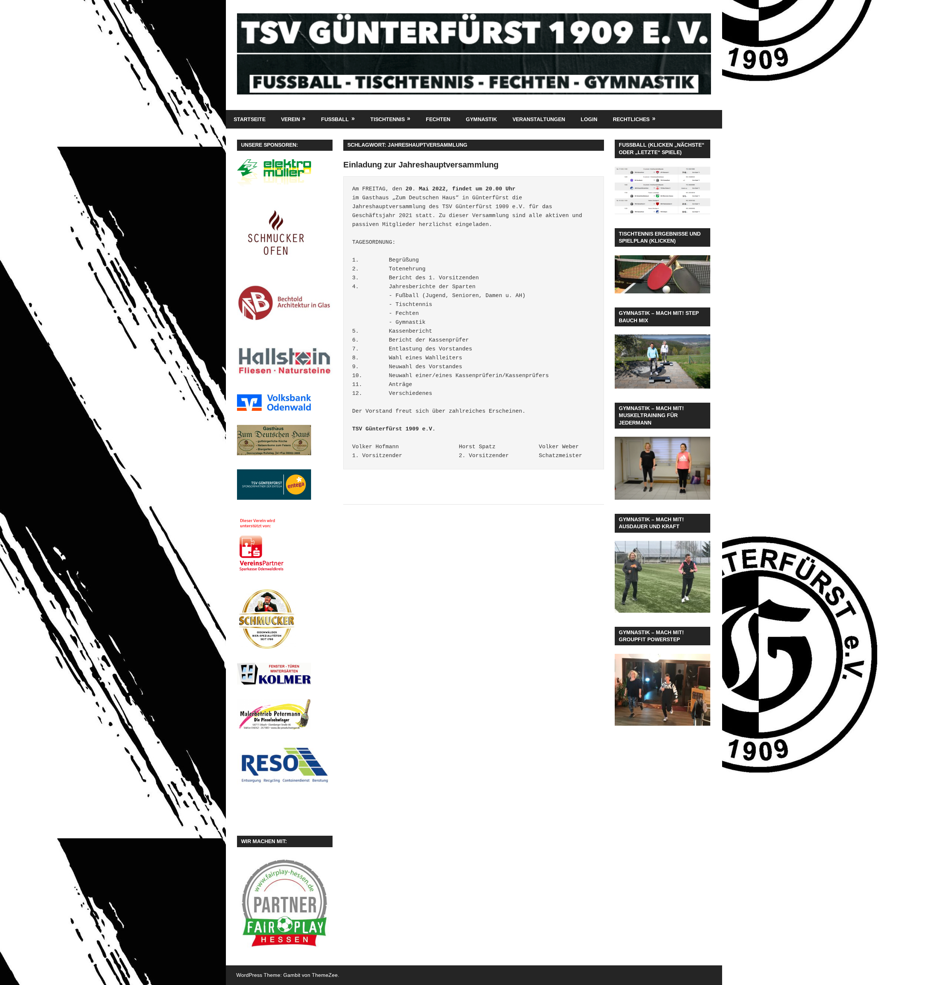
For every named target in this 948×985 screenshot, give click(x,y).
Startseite (250, 119)
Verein (290, 119)
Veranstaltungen (539, 119)
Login (589, 119)
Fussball (335, 119)
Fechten (438, 119)
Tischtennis (387, 119)
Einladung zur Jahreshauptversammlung (420, 164)
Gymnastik (481, 119)
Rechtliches (631, 119)
